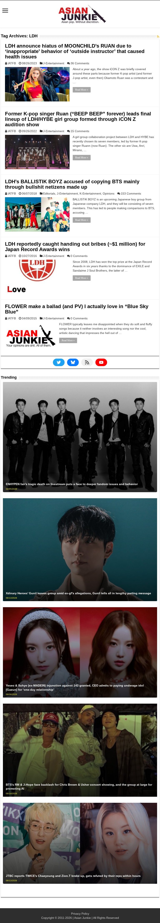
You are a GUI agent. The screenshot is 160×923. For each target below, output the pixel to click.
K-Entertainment (90, 193)
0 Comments (79, 256)
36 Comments (80, 63)
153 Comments (131, 193)
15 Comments (80, 131)
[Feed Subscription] (158, 36)
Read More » (81, 89)
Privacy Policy (80, 913)
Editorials (49, 193)
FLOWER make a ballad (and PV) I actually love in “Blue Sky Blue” (76, 309)
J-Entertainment (53, 63)
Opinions (108, 193)
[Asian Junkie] (80, 13)
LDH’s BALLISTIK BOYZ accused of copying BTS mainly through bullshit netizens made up (72, 184)
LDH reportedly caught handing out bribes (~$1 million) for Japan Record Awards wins (75, 246)
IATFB (12, 63)
